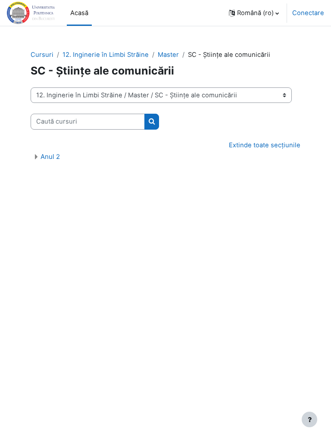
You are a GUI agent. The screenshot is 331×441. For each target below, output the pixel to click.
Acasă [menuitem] (79, 13)
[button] (254, 13)
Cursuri (42, 55)
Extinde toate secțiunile (264, 145)
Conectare (308, 13)
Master (168, 55)
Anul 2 (50, 156)
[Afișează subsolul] (309, 419)
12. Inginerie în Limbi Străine (105, 55)
